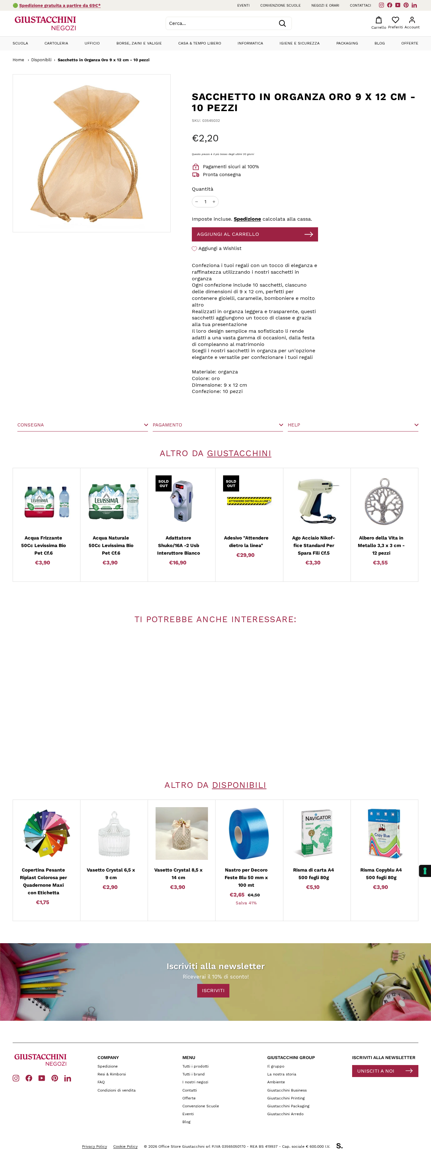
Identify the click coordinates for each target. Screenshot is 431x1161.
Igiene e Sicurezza (300, 43)
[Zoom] (76, 153)
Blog (380, 43)
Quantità (202, 189)
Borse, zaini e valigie (139, 43)
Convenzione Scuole (200, 1106)
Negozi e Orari (325, 5)
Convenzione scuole (280, 5)
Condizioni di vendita (116, 1090)
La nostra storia (281, 1074)
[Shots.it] (342, 1147)
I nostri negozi (195, 1082)
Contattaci (360, 5)
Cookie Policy (125, 1146)
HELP (294, 425)
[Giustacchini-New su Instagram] (16, 1077)
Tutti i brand (193, 1074)
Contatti (189, 1090)
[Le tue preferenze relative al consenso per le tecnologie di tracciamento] (425, 871)
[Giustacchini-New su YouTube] (41, 1077)
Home (18, 59)
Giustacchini (239, 453)
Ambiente (276, 1082)
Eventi (243, 5)
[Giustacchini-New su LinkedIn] (67, 1077)
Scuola (20, 43)
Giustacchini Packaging (288, 1106)
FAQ (101, 1082)
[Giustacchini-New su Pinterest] (54, 1077)
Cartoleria (56, 43)
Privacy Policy (94, 1146)
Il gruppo (275, 1066)
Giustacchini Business (287, 1090)
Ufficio (92, 43)
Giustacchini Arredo (285, 1114)
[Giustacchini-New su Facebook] (29, 1077)
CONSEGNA (30, 425)
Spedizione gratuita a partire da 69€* (60, 5)
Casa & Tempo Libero (199, 43)
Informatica (250, 43)
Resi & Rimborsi (111, 1074)
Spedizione (247, 219)
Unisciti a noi (375, 1071)
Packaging (347, 43)
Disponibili (41, 59)
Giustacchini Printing (286, 1098)
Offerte (409, 43)
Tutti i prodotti (195, 1066)
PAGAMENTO (167, 425)
